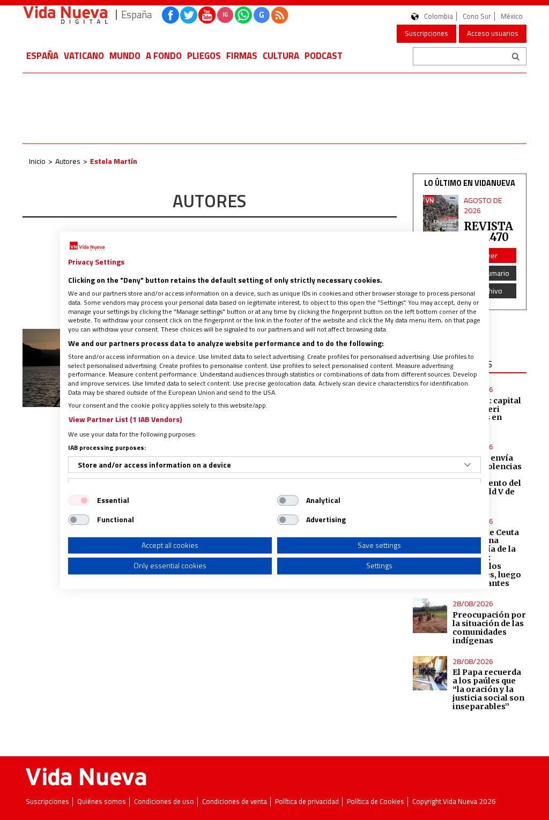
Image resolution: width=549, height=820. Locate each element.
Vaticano (84, 56)
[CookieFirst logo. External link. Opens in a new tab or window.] (87, 246)
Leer (490, 255)
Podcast (324, 56)
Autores (67, 161)
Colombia (438, 16)
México (512, 16)
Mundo (124, 56)
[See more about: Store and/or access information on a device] (467, 465)
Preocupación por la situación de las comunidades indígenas (489, 627)
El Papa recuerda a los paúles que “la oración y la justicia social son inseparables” (488, 689)
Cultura (281, 56)
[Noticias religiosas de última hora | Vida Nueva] (65, 14)
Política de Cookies (375, 801)
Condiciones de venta (234, 801)
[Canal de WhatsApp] (243, 15)
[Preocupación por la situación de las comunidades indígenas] (430, 615)
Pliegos (204, 56)
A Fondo (164, 56)
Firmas (241, 56)
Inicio (37, 161)
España (42, 56)
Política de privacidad (307, 801)
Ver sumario (490, 273)
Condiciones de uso (164, 801)
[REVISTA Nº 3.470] (441, 219)
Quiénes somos (101, 801)
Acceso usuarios (492, 33)
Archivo (490, 290)
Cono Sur (477, 16)
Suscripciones (426, 33)
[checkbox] (79, 500)
